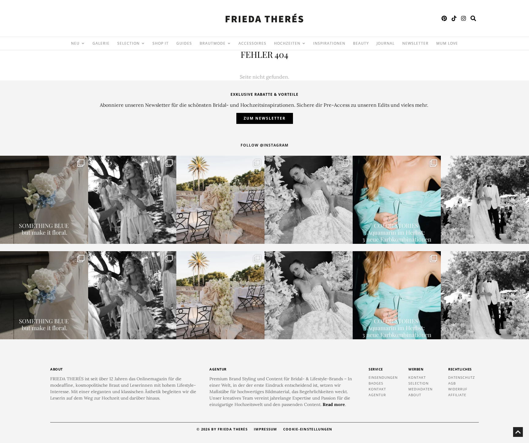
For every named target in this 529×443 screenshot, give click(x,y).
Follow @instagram (264, 145)
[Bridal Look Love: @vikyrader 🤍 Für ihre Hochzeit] (308, 200)
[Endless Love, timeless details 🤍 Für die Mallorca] (220, 200)
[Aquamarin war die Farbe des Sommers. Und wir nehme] (397, 200)
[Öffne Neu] (83, 43)
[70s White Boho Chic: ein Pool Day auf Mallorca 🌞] (132, 200)
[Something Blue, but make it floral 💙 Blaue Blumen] (44, 200)
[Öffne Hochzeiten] (304, 43)
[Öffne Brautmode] (229, 43)
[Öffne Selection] (143, 43)
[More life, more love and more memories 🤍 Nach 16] (485, 200)
